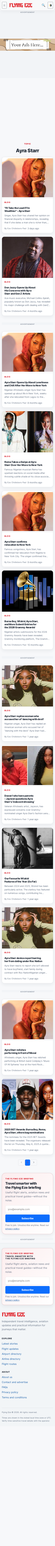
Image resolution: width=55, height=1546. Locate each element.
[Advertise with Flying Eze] (27, 44)
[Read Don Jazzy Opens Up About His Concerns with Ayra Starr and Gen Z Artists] (27, 257)
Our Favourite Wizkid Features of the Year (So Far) (20, 880)
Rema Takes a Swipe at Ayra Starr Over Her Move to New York (23, 463)
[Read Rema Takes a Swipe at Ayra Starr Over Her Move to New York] (27, 431)
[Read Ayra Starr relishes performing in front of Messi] (27, 1019)
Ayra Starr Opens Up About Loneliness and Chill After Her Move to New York (26, 384)
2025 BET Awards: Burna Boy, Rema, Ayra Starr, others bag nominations (25, 1131)
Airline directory (11, 1358)
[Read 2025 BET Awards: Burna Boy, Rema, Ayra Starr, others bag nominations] (27, 1099)
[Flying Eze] (20, 5)
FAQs (5, 1387)
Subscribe (28, 1218)
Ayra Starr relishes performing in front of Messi (20, 1051)
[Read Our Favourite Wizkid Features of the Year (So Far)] (27, 848)
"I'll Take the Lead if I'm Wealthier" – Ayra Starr (17, 209)
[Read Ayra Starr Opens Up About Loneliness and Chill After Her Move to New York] (27, 352)
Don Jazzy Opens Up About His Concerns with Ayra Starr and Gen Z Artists (19, 290)
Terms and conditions (14, 1397)
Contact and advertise (15, 1382)
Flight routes (9, 1363)
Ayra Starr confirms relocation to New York (17, 543)
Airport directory (11, 1353)
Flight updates (10, 1348)
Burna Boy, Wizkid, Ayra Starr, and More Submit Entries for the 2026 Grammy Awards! (21, 624)
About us (7, 1377)
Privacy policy (10, 1392)
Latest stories (10, 1343)
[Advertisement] (27, 108)
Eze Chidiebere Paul (16, 228)
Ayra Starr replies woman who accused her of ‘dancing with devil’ (24, 717)
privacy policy (12, 1228)
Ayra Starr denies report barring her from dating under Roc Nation (23, 960)
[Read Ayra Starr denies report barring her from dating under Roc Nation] (27, 928)
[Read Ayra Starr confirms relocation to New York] (27, 511)
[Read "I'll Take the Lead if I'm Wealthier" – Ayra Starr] (27, 177)
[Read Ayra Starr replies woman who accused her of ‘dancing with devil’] (27, 686)
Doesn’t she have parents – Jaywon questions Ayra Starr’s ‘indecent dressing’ (19, 798)
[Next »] (34, 1163)
